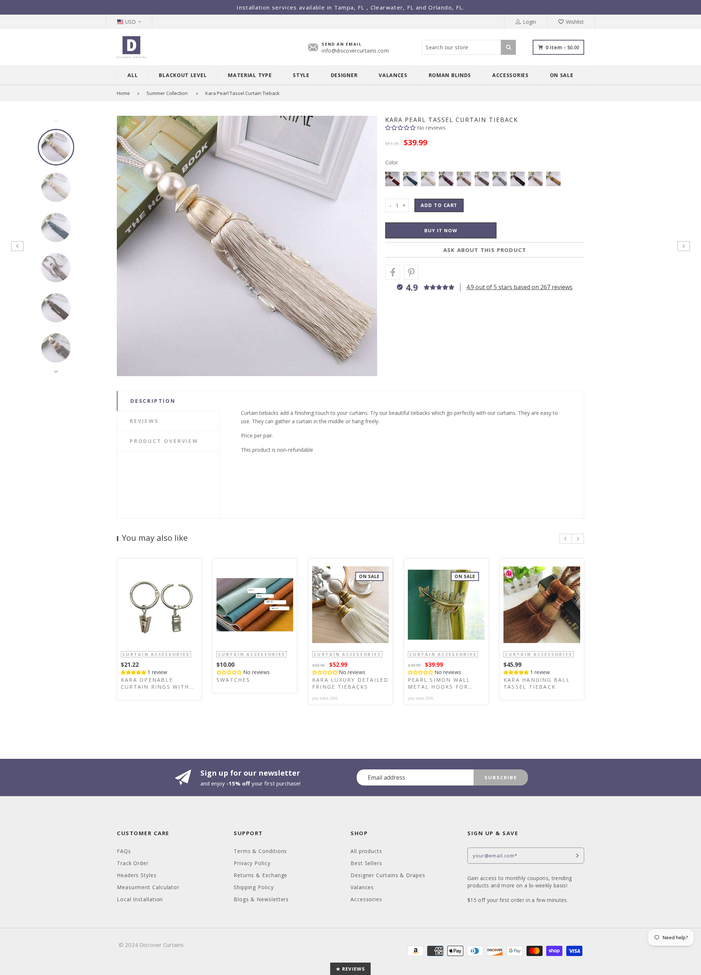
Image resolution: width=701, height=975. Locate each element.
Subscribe (500, 777)
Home (123, 93)
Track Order (133, 863)
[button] (401, 127)
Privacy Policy (252, 863)
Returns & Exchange (260, 875)
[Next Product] (683, 246)
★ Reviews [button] (350, 969)
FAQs (124, 851)
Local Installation (140, 899)
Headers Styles (137, 875)
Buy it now (440, 230)
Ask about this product (484, 249)
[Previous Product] (17, 246)
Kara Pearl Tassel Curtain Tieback (242, 93)
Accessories (366, 899)
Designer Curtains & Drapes (387, 875)
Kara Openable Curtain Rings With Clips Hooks (155, 683)
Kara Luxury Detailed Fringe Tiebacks (350, 683)
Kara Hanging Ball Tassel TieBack (536, 683)
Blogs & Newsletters (261, 899)
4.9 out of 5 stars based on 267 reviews (519, 287)
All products (366, 851)
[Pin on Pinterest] (411, 272)
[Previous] (129, 246)
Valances (362, 887)
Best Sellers (366, 863)
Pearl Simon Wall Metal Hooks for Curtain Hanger (439, 683)
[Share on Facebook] (392, 272)
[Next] (365, 246)
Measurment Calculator (148, 887)
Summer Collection (167, 93)
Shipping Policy (254, 887)
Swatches (233, 679)
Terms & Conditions (260, 851)
